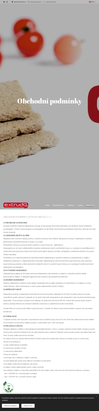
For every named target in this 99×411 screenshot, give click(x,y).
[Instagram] (7, 2)
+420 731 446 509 (51, 2)
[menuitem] (48, 205)
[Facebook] (4, 2)
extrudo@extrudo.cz (36, 2)
